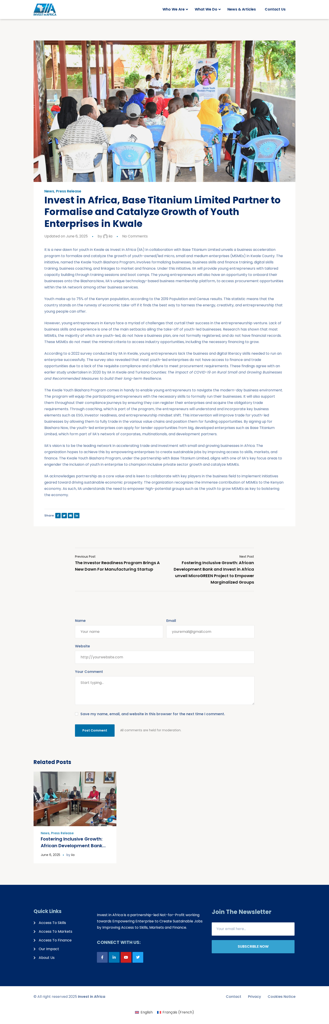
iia (110, 236)
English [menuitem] (147, 1012)
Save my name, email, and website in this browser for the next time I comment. (152, 714)
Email (171, 620)
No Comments (135, 236)
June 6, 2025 (50, 855)
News (49, 191)
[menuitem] (144, 1012)
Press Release (68, 191)
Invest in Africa (91, 996)
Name (80, 620)
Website (82, 646)
